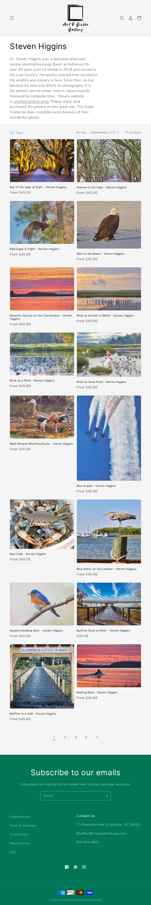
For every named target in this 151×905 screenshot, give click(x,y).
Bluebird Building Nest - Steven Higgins (36, 630)
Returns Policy (19, 843)
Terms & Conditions (23, 825)
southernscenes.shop (31, 101)
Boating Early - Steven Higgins (97, 692)
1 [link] (54, 737)
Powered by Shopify (91, 900)
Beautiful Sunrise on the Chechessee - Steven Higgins (41, 317)
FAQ (13, 852)
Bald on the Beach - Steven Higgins (100, 253)
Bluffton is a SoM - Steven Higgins (33, 713)
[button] (11, 18)
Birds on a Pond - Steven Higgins (32, 380)
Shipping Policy (20, 817)
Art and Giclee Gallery (70, 900)
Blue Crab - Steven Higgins (28, 553)
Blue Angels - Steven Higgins (96, 485)
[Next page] (96, 737)
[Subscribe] (106, 795)
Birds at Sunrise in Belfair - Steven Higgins (105, 315)
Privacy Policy (19, 834)
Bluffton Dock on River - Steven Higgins (103, 630)
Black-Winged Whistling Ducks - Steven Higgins (41, 443)
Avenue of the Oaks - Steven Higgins (102, 187)
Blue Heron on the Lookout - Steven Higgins (106, 568)
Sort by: (81, 132)
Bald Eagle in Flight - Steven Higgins (34, 248)
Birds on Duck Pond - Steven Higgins (101, 381)
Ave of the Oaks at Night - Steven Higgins (38, 187)
